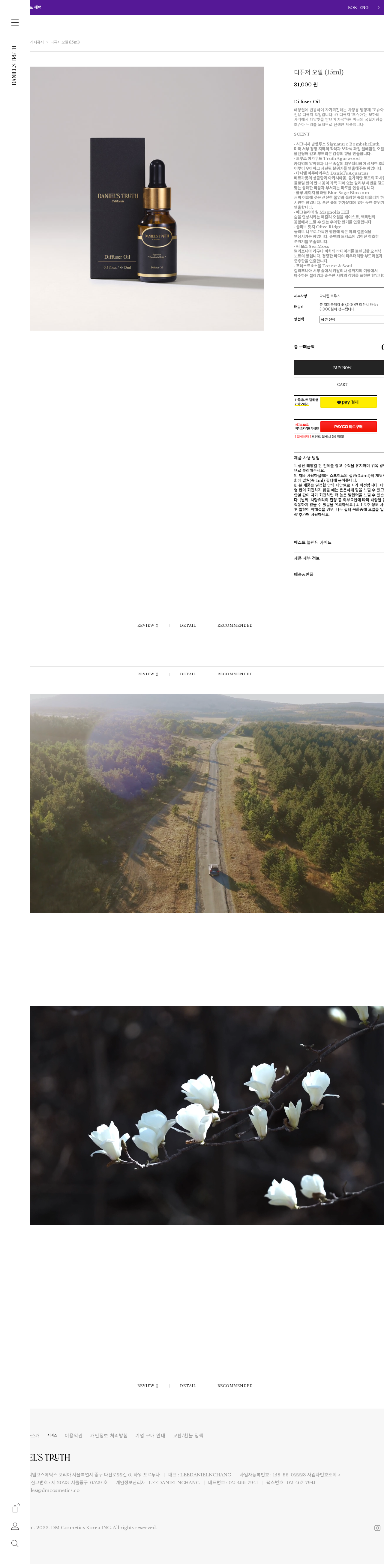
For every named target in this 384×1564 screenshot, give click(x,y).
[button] (378, 7)
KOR (352, 7)
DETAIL (188, 625)
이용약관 (74, 1436)
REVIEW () (148, 625)
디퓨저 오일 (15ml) (65, 42)
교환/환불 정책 (188, 1436)
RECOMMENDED (235, 625)
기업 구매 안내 (150, 1436)
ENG (363, 7)
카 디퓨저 (37, 42)
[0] (15, 1508)
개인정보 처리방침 (109, 1436)
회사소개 (31, 1436)
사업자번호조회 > (323, 1475)
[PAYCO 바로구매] (348, 426)
